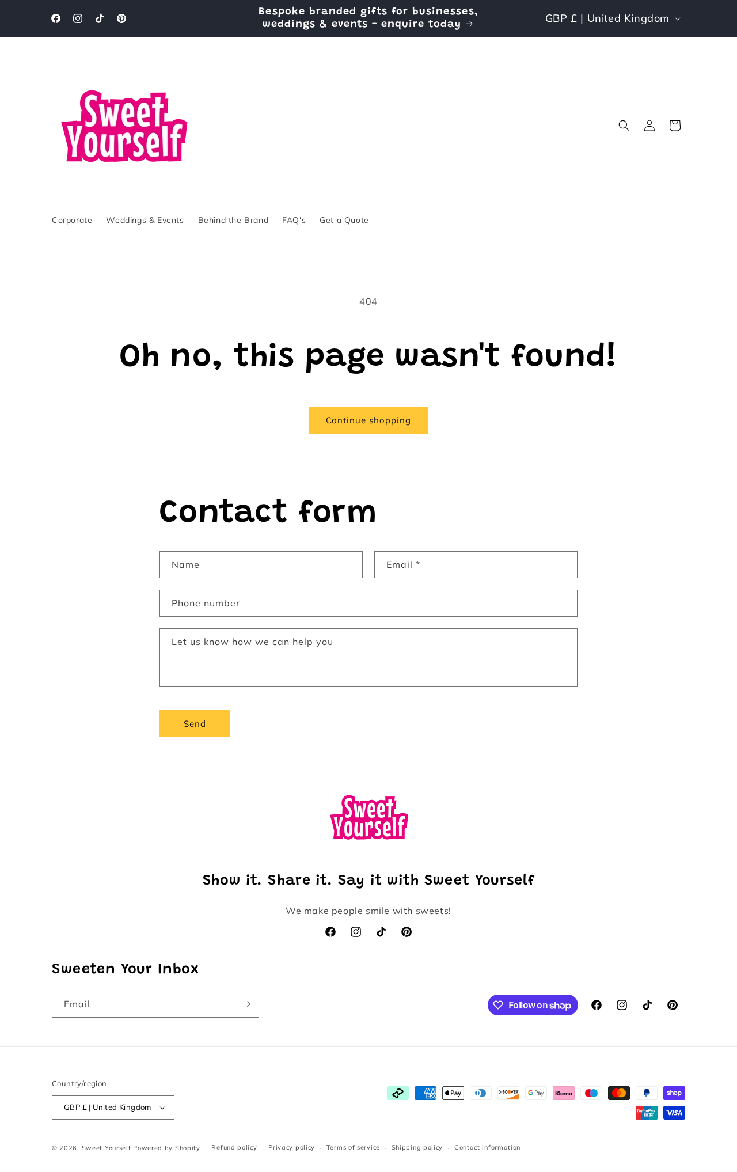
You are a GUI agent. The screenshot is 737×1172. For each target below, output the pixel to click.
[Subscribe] (246, 1004)
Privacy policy (291, 1147)
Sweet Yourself (106, 1148)
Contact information (487, 1147)
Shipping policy (417, 1147)
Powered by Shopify (166, 1148)
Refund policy (234, 1147)
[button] (624, 125)
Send (195, 723)
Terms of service (353, 1147)
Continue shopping (368, 420)
